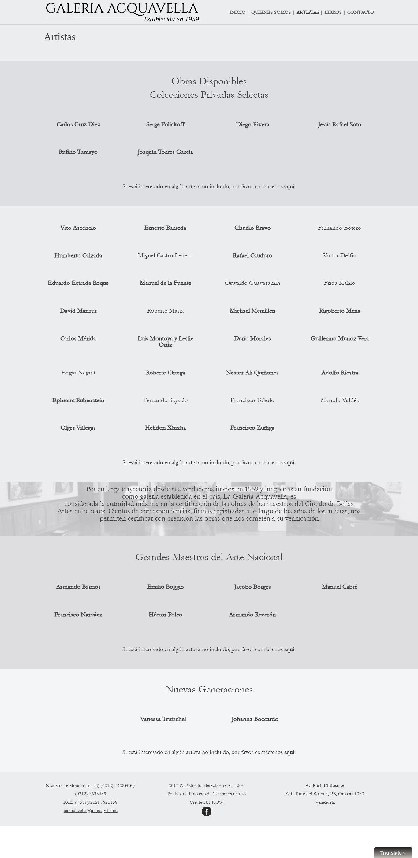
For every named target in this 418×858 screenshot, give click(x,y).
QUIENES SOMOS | (273, 12)
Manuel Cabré (339, 586)
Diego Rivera (252, 124)
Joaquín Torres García (165, 152)
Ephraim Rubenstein (78, 400)
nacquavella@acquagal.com (91, 810)
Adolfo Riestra (339, 372)
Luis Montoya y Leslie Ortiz (165, 341)
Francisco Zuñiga (252, 427)
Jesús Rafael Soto (339, 124)
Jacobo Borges (252, 586)
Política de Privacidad (188, 793)
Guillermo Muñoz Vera (340, 338)
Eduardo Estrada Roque (78, 283)
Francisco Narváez (78, 614)
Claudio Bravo (252, 227)
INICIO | (239, 12)
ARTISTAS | (310, 12)
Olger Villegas (78, 427)
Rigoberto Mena (339, 310)
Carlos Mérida (78, 338)
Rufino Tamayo (78, 152)
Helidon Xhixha (165, 427)
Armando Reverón (252, 614)
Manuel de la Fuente (165, 283)
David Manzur (78, 310)
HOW (217, 802)
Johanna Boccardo (255, 719)
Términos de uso (229, 793)
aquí (289, 186)
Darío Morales (252, 338)
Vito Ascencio (78, 227)
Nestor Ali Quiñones (252, 372)
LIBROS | (335, 12)
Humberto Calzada (78, 255)
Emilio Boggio (165, 586)
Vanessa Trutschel (163, 719)
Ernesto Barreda (165, 227)
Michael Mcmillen (252, 310)
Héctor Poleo (165, 614)
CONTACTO (360, 12)
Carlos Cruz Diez (78, 124)
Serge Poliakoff (165, 124)
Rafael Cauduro (252, 255)
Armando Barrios (78, 586)
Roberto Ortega (165, 372)
